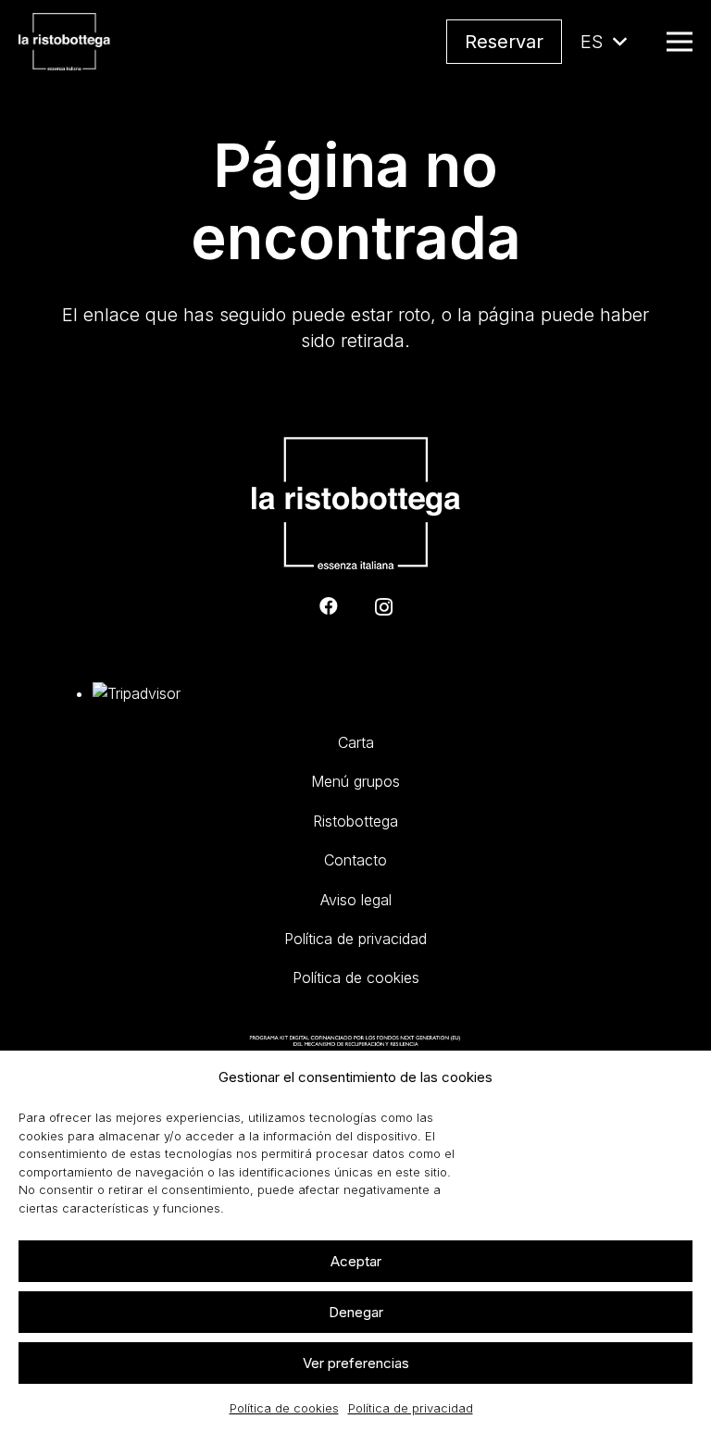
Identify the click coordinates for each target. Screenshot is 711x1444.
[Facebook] (328, 606)
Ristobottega (355, 821)
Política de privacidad (410, 1407)
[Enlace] (64, 42)
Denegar (356, 1312)
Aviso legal (356, 899)
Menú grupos (355, 781)
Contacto (355, 860)
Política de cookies (284, 1407)
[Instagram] (384, 607)
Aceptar (356, 1261)
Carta (356, 742)
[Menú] (679, 42)
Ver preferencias (356, 1363)
